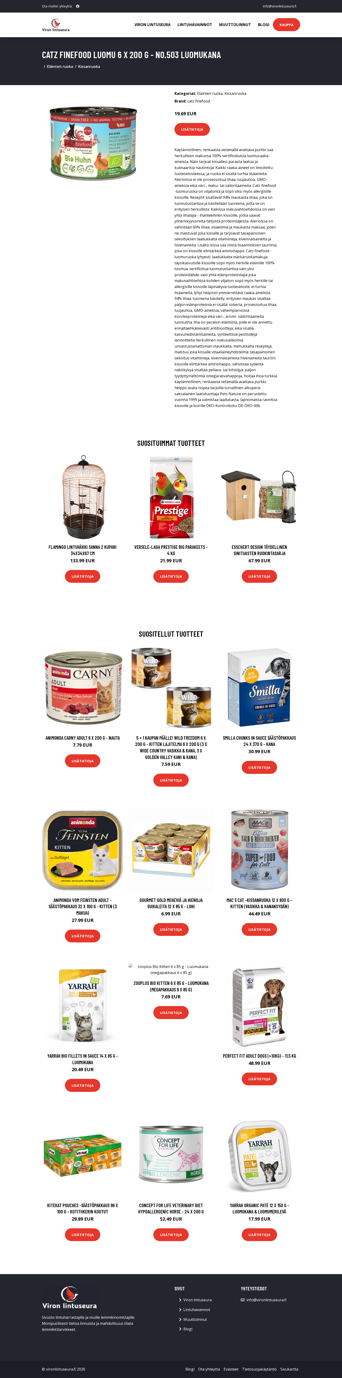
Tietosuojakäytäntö (259, 1369)
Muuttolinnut (235, 24)
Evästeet (231, 1369)
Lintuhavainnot (195, 24)
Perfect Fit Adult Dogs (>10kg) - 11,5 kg (259, 1056)
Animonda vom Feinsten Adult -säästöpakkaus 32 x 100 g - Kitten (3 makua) (83, 906)
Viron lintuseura (152, 24)
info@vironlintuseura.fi (279, 6)
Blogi (263, 24)
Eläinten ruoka (60, 66)
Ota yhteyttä (209, 1369)
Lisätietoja (192, 129)
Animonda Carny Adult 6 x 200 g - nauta (83, 738)
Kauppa (286, 24)
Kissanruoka (89, 66)
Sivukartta (289, 1369)
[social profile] (77, 6)
